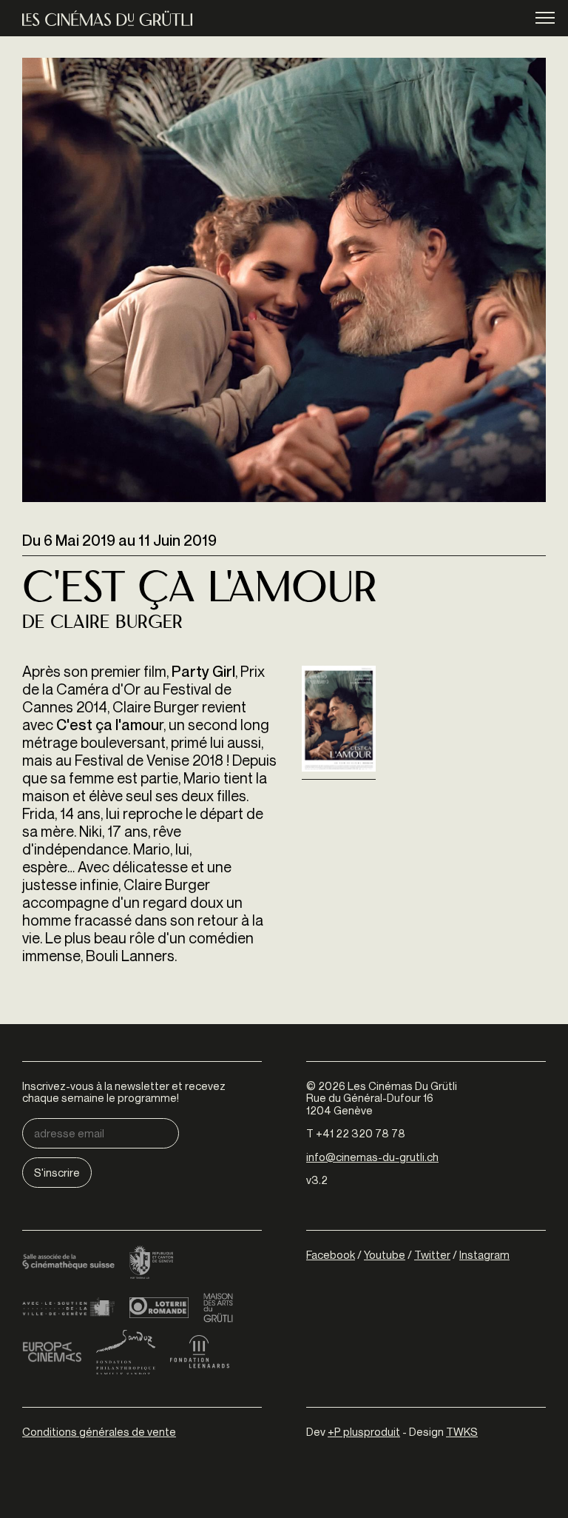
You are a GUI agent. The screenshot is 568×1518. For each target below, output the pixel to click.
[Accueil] (107, 18)
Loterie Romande (159, 1307)
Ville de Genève (68, 1307)
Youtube (384, 1254)
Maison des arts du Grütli (218, 1307)
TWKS (462, 1431)
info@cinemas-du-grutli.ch (372, 1156)
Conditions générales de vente (99, 1431)
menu (545, 17)
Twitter (432, 1254)
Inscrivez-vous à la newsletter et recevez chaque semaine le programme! (124, 1092)
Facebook (330, 1254)
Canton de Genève (151, 1263)
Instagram (484, 1254)
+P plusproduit (364, 1431)
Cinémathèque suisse (68, 1263)
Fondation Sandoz (125, 1352)
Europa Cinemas (51, 1352)
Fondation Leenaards (199, 1352)
